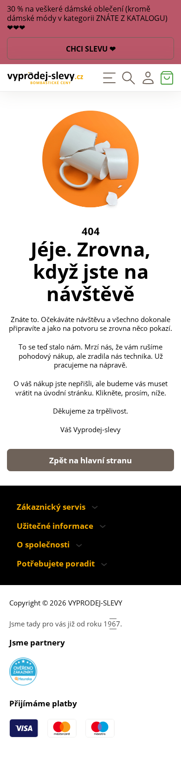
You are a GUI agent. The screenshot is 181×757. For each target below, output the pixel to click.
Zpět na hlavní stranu (90, 460)
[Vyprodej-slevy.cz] (45, 77)
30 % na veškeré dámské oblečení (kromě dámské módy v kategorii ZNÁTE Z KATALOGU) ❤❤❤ (87, 18)
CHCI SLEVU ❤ (91, 49)
